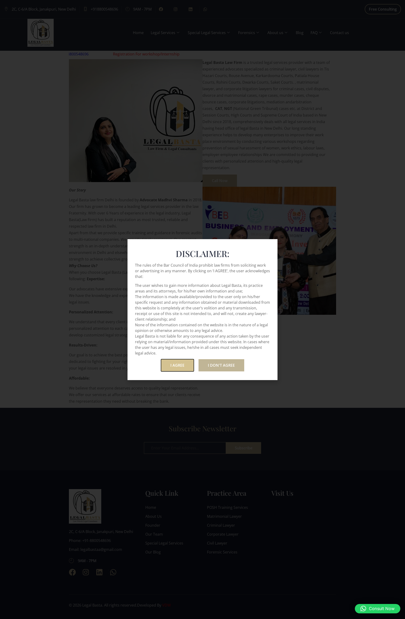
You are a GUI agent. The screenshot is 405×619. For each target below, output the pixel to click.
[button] (377, 608)
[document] (202, 309)
